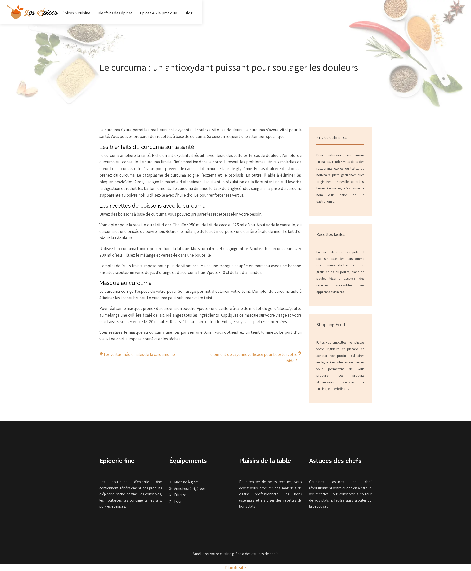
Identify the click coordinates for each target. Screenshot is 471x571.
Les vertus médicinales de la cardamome (139, 354)
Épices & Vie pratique (158, 13)
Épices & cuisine (76, 13)
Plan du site (235, 567)
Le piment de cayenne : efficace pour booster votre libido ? (253, 358)
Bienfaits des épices (115, 13)
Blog (188, 13)
